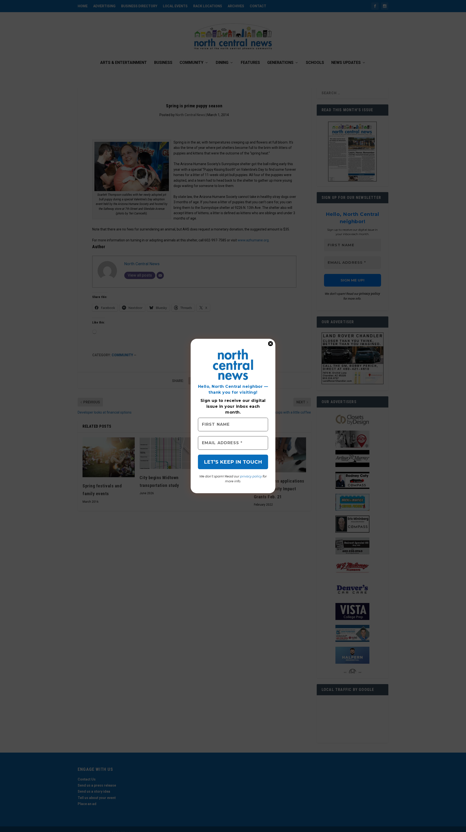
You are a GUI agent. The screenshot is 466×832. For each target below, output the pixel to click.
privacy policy (251, 476)
